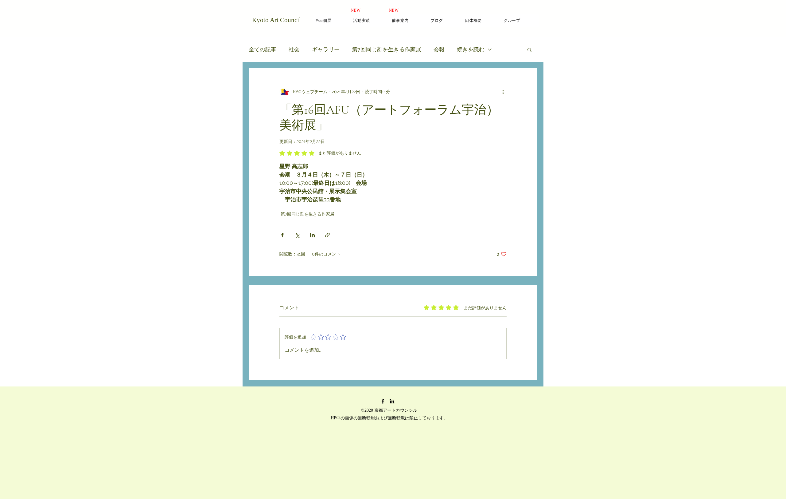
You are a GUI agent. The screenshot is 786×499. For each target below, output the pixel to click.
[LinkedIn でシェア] (312, 235)
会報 (439, 49)
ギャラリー (326, 49)
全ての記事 (262, 49)
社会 (294, 49)
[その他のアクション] (503, 91)
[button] (529, 49)
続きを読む (470, 49)
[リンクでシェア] (327, 235)
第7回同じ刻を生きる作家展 (386, 49)
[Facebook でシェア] (282, 235)
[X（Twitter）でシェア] (297, 235)
